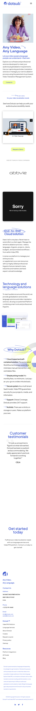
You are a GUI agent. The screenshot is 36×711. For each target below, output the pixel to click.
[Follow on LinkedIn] (15, 704)
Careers (5, 634)
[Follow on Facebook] (22, 704)
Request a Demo (18, 149)
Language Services (9, 627)
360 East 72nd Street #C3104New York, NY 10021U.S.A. (11, 597)
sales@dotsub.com (8, 616)
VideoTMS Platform (9, 624)
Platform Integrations (9, 652)
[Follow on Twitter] (18, 704)
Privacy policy (7, 640)
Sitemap (5, 643)
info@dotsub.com (8, 614)
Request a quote (8, 637)
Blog (4, 658)
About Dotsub (7, 630)
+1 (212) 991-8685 (8, 607)
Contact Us (9, 82)
